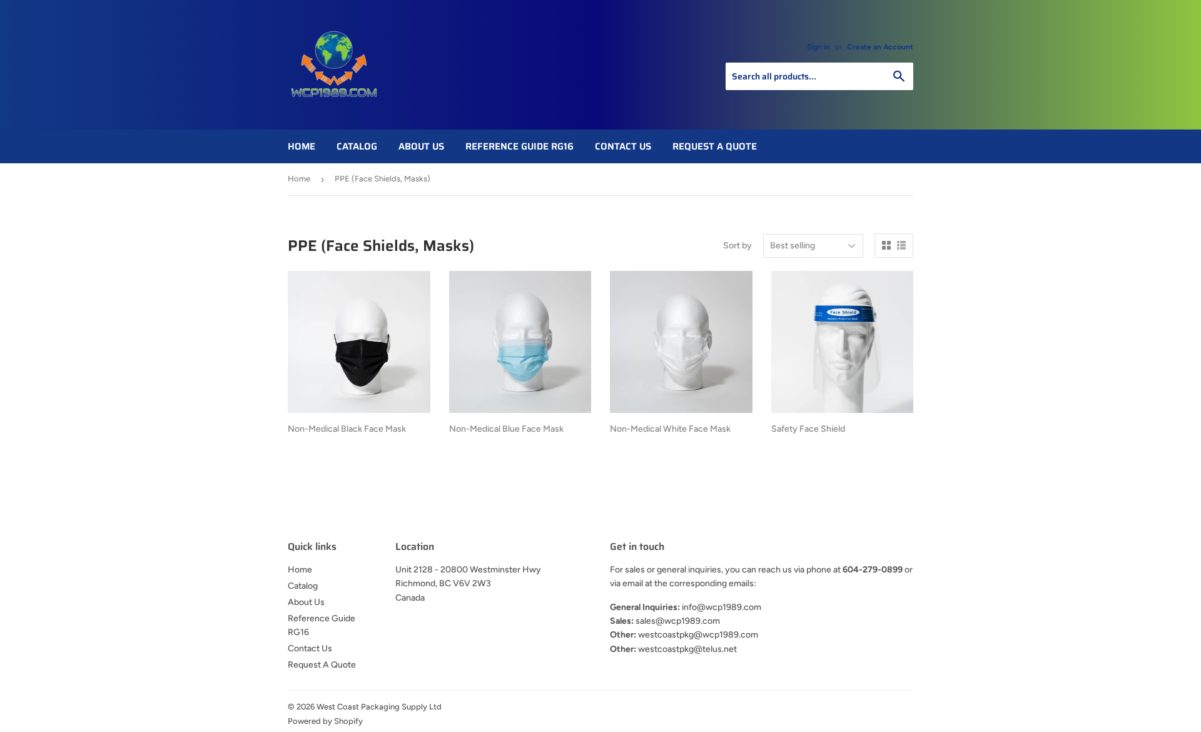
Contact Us (623, 146)
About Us (421, 146)
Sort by (737, 245)
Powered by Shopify (325, 721)
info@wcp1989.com (721, 607)
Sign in (818, 47)
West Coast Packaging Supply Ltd (379, 706)
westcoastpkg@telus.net (687, 649)
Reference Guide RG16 (519, 146)
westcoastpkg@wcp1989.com (698, 634)
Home (301, 146)
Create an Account (880, 47)
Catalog (357, 146)
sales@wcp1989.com (678, 621)
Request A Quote (714, 146)
